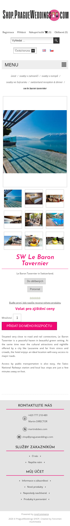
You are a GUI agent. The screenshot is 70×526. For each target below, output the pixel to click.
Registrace (8, 32)
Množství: (7, 317)
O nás (35, 456)
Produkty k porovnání (35, 499)
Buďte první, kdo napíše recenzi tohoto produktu (35, 302)
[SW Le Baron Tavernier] (13, 199)
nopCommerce (41, 514)
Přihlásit (21, 32)
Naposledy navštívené (35, 493)
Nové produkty (35, 486)
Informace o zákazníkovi (35, 480)
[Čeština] (52, 50)
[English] (44, 50)
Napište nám (35, 462)
